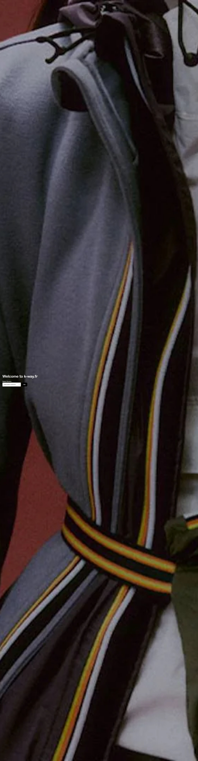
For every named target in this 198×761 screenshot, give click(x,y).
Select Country (6, 381)
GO (24, 384)
